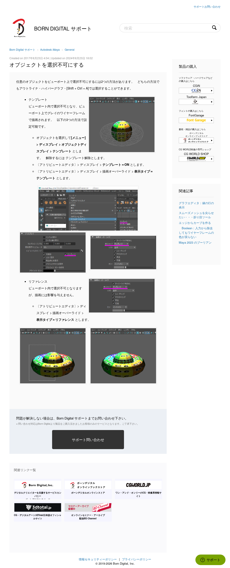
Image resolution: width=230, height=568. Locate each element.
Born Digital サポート (63, 28)
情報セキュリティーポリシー (98, 559)
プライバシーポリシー (136, 559)
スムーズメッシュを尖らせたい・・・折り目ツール (196, 215)
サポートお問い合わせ (207, 6)
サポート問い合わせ (88, 439)
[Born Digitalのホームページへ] (19, 27)
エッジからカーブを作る (195, 223)
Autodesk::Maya (50, 49)
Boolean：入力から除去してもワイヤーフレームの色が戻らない (196, 232)
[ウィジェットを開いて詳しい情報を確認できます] (210, 560)
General (70, 49)
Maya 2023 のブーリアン (195, 242)
